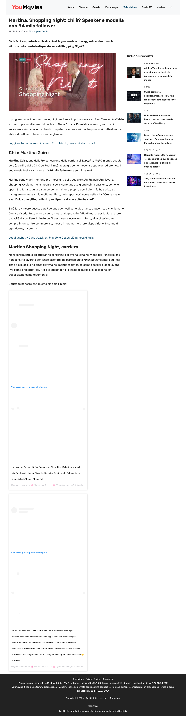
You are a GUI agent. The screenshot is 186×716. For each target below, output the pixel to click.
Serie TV (147, 7)
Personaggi (112, 7)
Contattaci (114, 698)
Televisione (130, 7)
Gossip (96, 7)
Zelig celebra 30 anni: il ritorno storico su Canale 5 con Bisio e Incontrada (160, 182)
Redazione (78, 679)
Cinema (83, 7)
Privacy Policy (93, 679)
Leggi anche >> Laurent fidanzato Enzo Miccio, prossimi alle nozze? (52, 143)
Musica (161, 7)
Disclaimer (107, 679)
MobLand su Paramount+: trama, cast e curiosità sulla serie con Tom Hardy (158, 119)
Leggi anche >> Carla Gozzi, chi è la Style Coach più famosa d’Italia (51, 237)
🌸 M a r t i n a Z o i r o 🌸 (43, 485)
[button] (170, 7)
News (70, 7)
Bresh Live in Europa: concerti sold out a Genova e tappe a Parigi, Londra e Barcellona (159, 139)
